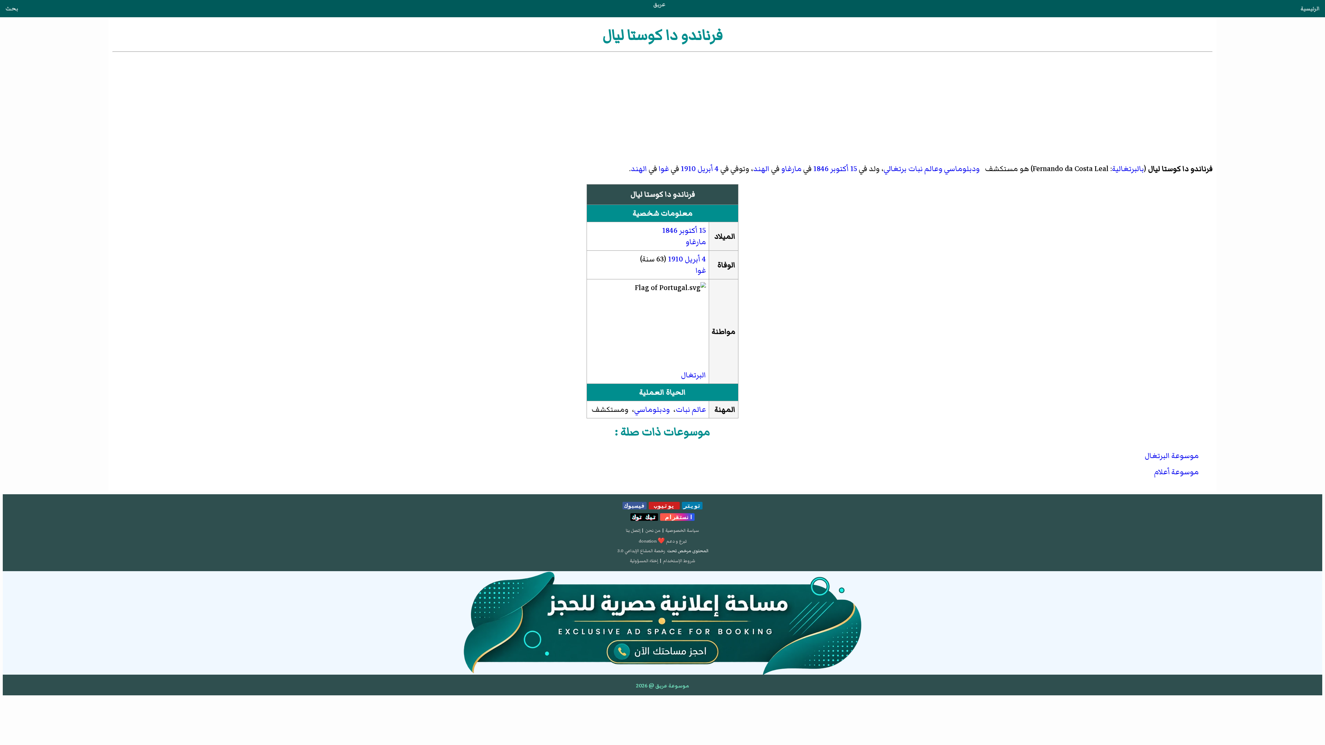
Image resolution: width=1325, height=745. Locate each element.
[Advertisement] (662, 105)
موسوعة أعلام (1176, 472)
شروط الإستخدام (679, 560)
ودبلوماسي (962, 169)
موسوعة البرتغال (1172, 455)
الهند (761, 169)
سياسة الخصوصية (682, 530)
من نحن (652, 530)
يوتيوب (664, 505)
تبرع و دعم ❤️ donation (663, 541)
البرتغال (693, 375)
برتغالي (895, 169)
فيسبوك (634, 505)
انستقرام (677, 517)
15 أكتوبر (843, 169)
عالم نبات (691, 409)
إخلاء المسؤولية (644, 560)
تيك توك (644, 517)
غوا (664, 169)
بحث (12, 8)
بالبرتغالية (1128, 169)
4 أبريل (708, 169)
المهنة (725, 409)
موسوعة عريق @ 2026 (662, 686)
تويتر (692, 505)
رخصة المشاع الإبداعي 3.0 (641, 550)
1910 (688, 169)
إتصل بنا (633, 530)
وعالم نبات (925, 169)
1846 (820, 169)
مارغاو (791, 169)
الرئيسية (1310, 8)
